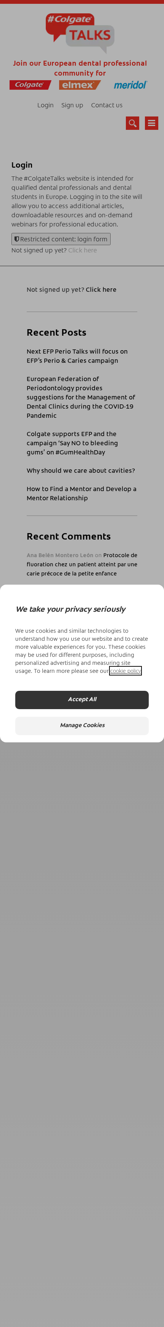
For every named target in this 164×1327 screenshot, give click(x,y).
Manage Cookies (82, 726)
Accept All (82, 700)
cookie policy (125, 670)
